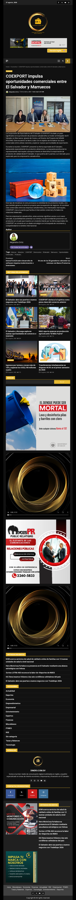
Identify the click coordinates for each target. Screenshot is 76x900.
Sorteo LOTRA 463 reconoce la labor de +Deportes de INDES (30, 665)
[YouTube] (41, 773)
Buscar (10, 371)
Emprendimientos (13, 696)
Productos (18, 247)
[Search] (63, 54)
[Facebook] (31, 773)
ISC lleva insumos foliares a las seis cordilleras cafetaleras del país (33, 670)
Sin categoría (11, 729)
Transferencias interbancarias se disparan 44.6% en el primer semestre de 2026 (54, 344)
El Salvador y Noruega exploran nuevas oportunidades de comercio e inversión (21, 310)
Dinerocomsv (37, 245)
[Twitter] (38, 773)
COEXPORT (28, 245)
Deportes (9, 688)
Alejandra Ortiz (14, 84)
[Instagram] (34, 773)
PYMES (9, 721)
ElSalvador (46, 245)
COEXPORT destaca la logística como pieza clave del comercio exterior (54, 279)
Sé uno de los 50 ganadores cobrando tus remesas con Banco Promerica (54, 253)
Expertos (9, 709)
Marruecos (54, 245)
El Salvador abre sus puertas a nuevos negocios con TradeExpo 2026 (21, 279)
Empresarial (11, 700)
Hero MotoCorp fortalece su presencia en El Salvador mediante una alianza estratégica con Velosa (53, 817)
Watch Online (67, 53)
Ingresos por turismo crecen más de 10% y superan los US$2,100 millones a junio (21, 344)
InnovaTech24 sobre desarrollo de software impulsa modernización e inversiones (20, 254)
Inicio (9, 880)
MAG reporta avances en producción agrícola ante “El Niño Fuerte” (54, 310)
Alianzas (13, 245)
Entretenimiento (12, 704)
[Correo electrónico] (31, 240)
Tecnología (10, 738)
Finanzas (9, 713)
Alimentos (21, 245)
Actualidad (10, 684)
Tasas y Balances (13, 733)
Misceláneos (11, 717)
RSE (7, 725)
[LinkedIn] (44, 773)
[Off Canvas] (7, 54)
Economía (9, 64)
